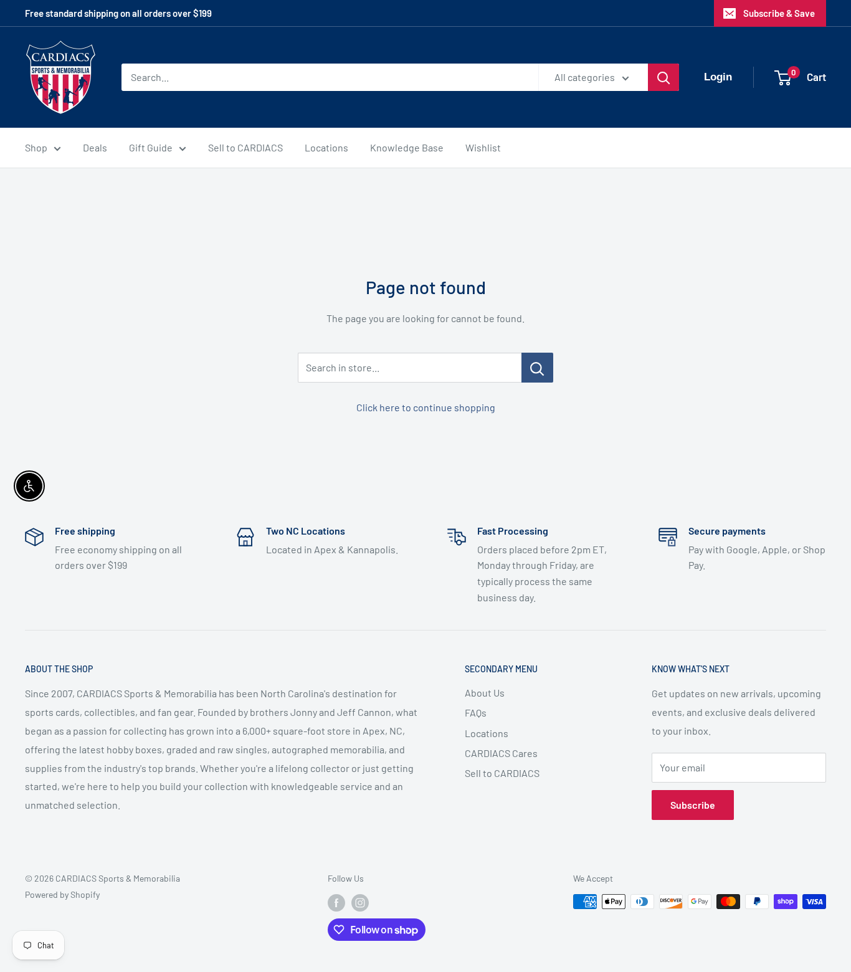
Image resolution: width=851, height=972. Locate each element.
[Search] (663, 77)
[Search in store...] (537, 368)
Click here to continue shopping (425, 407)
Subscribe (692, 805)
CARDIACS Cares (501, 753)
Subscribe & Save (779, 13)
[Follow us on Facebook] (336, 903)
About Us (485, 692)
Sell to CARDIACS (245, 147)
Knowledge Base (407, 147)
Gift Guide (151, 147)
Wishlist (483, 147)
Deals (95, 147)
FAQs (476, 712)
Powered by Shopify (62, 894)
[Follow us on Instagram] (360, 903)
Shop (36, 147)
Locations (326, 147)
